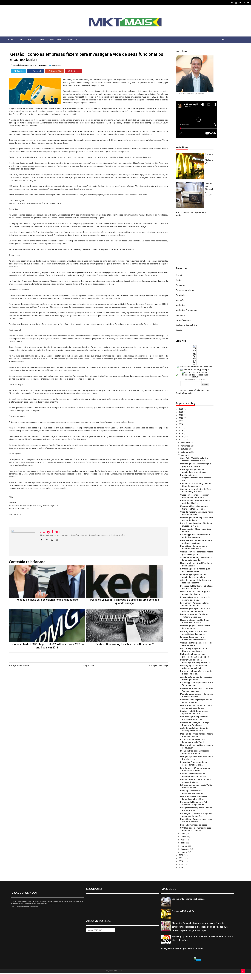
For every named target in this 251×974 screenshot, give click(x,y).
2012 (181, 855)
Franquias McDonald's (183, 911)
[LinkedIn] (248, 2)
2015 (181, 433)
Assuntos (40, 39)
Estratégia (180, 295)
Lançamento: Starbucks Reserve (209, 189)
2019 (181, 421)
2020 (181, 418)
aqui (15, 906)
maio (183, 840)
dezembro (186, 443)
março (184, 846)
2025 (181, 409)
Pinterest (75, 71)
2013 (181, 440)
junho (184, 836)
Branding (180, 275)
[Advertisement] (192, 242)
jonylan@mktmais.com (198, 390)
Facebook (36, 71)
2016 (181, 430)
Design (179, 280)
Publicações (56, 39)
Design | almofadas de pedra (193, 825)
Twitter (20, 71)
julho (183, 833)
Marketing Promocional (187, 310)
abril (183, 843)
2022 (181, 415)
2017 (181, 427)
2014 (181, 436)
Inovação (180, 300)
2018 (181, 424)
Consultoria (24, 39)
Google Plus (56, 71)
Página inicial (88, 665)
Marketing (180, 305)
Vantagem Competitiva (186, 325)
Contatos (72, 39)
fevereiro (185, 849)
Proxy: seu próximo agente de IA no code (182, 948)
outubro (185, 449)
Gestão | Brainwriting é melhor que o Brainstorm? (124, 644)
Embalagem (181, 285)
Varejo (179, 330)
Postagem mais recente (19, 665)
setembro (185, 452)
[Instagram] (232, 2)
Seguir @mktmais (184, 393)
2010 (181, 861)
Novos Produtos (183, 320)
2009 (181, 864)
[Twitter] (240, 2)
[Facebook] (244, 2)
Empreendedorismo (185, 290)
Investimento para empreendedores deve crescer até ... (195, 478)
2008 (181, 867)
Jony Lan (50, 531)
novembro (186, 446)
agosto (184, 455)
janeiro (184, 852)
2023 (181, 412)
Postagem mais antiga (158, 665)
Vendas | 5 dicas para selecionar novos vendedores (47, 599)
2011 (181, 858)
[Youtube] (236, 2)
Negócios (180, 315)
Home (11, 39)
